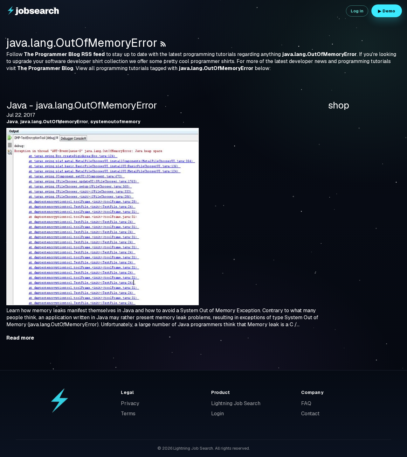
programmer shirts (212, 61)
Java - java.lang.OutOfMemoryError (81, 105)
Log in (357, 11)
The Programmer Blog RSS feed (64, 54)
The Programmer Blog (45, 68)
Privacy (130, 403)
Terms (128, 413)
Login (217, 413)
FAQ (306, 403)
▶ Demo (386, 11)
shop (338, 105)
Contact (310, 413)
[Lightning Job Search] (33, 11)
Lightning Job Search (235, 403)
